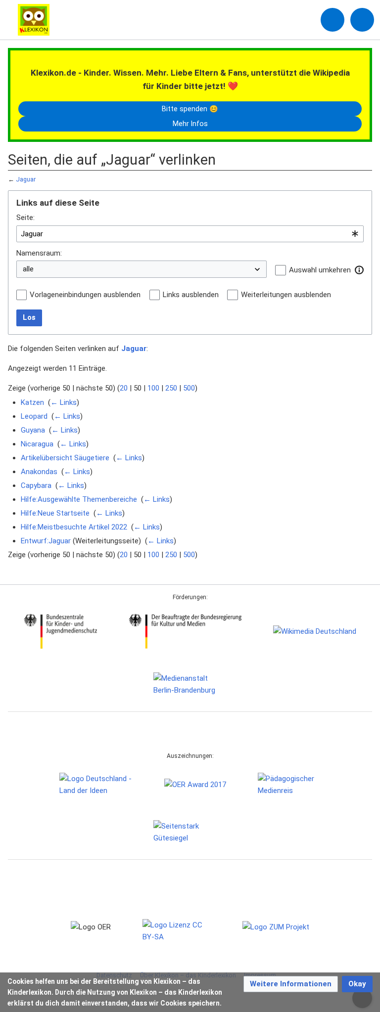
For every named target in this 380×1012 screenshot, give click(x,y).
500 (189, 388)
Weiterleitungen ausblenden (286, 294)
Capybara (36, 485)
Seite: (25, 217)
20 (124, 388)
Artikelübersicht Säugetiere (65, 457)
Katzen (32, 402)
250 (171, 388)
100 (153, 388)
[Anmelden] (332, 20)
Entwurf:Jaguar (46, 540)
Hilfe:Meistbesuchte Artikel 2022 (74, 527)
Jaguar (26, 179)
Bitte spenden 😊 (190, 109)
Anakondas (39, 471)
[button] (359, 270)
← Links (63, 402)
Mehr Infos (190, 124)
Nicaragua (37, 444)
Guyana (33, 430)
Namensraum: (39, 253)
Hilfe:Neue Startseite (55, 513)
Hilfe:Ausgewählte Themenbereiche (79, 499)
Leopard (34, 416)
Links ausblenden (191, 294)
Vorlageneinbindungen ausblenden (85, 294)
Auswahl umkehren (320, 269)
